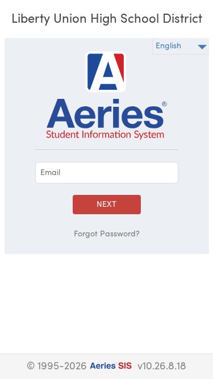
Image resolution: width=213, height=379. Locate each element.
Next (106, 205)
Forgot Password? (107, 234)
